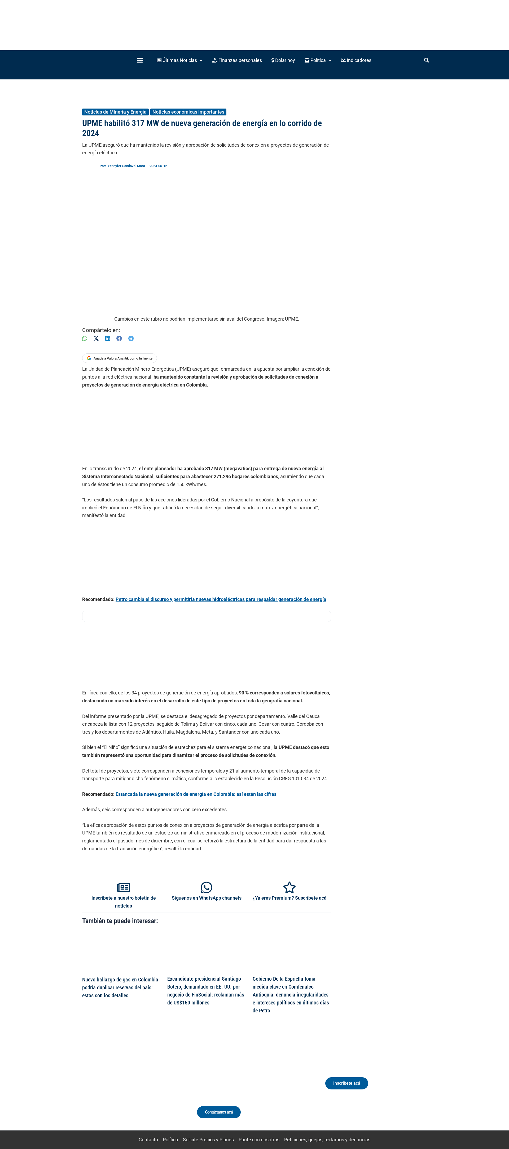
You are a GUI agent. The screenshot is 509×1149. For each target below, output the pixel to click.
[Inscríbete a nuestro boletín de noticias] (123, 887)
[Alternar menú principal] (140, 60)
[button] (179, 60)
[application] (200, 60)
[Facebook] (119, 338)
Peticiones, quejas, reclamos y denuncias (327, 1139)
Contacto (148, 1139)
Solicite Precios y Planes (208, 1139)
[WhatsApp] (84, 338)
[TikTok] (131, 1088)
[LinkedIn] (107, 338)
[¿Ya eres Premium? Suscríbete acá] (289, 887)
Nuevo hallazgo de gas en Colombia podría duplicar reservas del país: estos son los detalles (120, 987)
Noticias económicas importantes (188, 112)
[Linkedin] (111, 1088)
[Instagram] (121, 1088)
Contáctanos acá (219, 1112)
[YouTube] (141, 1088)
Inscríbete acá (346, 1083)
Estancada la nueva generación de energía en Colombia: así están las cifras (196, 794)
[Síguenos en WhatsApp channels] (206, 887)
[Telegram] (131, 338)
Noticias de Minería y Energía (115, 112)
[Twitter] (102, 1088)
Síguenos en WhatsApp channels (207, 898)
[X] (96, 338)
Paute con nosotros (259, 1139)
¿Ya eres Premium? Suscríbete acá (290, 898)
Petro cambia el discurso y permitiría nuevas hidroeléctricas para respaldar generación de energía (221, 599)
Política (170, 1139)
